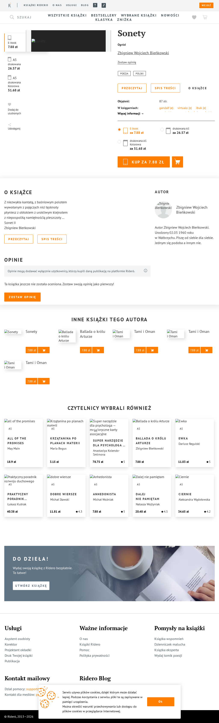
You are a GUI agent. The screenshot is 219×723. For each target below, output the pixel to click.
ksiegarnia (203, 112)
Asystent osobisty (17, 639)
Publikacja (12, 661)
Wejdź (206, 5)
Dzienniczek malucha (169, 644)
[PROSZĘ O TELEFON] (104, 5)
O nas (57, 5)
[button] (23, 17)
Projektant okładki (18, 650)
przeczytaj (182, 112)
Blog (85, 5)
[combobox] (23, 17)
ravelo (165, 112)
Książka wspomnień (168, 639)
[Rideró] (10, 5)
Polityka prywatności (95, 655)
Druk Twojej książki (19, 655)
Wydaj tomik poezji (168, 655)
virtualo (185, 108)
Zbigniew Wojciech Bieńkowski (143, 52)
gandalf (166, 108)
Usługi (71, 5)
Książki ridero (36, 5)
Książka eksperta (166, 650)
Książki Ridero (90, 644)
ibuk (201, 108)
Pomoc (95, 5)
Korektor (11, 644)
